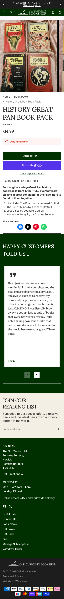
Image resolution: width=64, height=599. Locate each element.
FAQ (5, 539)
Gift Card (8, 534)
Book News (10, 524)
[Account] (52, 12)
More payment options (32, 173)
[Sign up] (57, 429)
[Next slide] (60, 4)
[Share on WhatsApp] (44, 227)
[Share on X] (28, 227)
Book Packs (21, 96)
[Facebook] (5, 506)
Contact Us (9, 519)
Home (6, 96)
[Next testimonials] (37, 375)
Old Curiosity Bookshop (24, 571)
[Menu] (4, 12)
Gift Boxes (9, 529)
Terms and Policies (13, 576)
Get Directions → (13, 474)
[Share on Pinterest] (36, 227)
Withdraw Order (12, 549)
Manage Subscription (16, 544)
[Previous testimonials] (27, 375)
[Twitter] (10, 506)
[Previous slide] (3, 4)
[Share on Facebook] (20, 227)
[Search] (10, 12)
